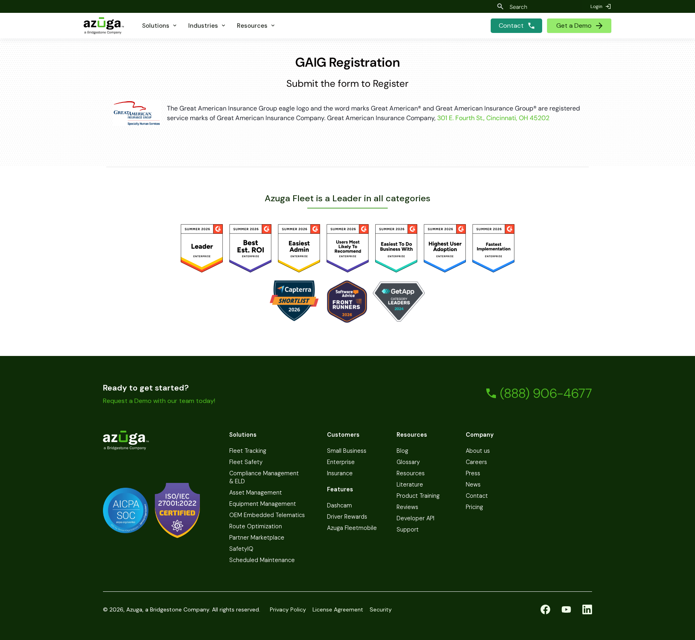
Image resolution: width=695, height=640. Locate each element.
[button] (160, 26)
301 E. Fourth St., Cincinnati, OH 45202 (493, 118)
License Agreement (338, 609)
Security (381, 609)
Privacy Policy (288, 609)
